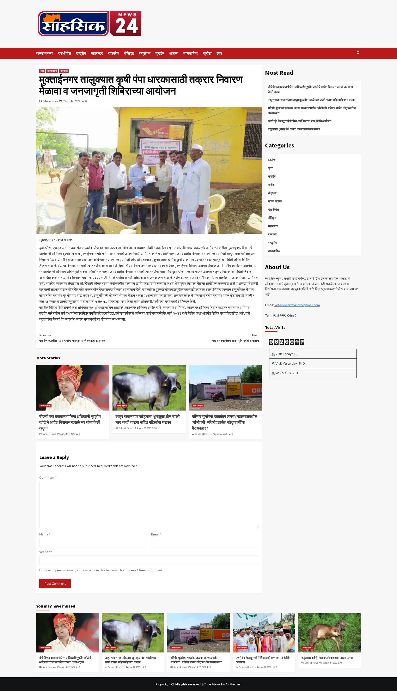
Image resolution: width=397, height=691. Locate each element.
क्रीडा (207, 53)
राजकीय (113, 53)
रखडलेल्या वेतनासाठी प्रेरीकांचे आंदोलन (235, 338)
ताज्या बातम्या (44, 53)
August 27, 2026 (67, 433)
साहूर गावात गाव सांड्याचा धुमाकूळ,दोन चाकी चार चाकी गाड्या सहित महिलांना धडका (311, 100)
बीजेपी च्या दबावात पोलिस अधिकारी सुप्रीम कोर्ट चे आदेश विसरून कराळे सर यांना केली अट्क (70, 422)
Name (44, 534)
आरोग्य (173, 53)
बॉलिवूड (129, 53)
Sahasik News (50, 101)
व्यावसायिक (190, 53)
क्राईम (159, 53)
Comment (48, 477)
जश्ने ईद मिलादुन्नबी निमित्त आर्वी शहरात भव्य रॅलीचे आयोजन (299, 121)
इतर (219, 53)
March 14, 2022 (71, 101)
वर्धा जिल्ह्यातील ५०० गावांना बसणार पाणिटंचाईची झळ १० (72, 338)
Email (156, 534)
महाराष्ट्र (97, 53)
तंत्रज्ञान (144, 53)
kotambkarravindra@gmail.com (297, 305)
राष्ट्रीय (81, 53)
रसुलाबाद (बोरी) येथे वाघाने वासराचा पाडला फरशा (294, 129)
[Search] (358, 53)
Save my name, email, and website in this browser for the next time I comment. (103, 570)
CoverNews (211, 684)
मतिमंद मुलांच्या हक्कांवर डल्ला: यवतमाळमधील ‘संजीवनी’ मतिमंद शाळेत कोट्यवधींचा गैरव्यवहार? (224, 422)
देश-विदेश (64, 53)
